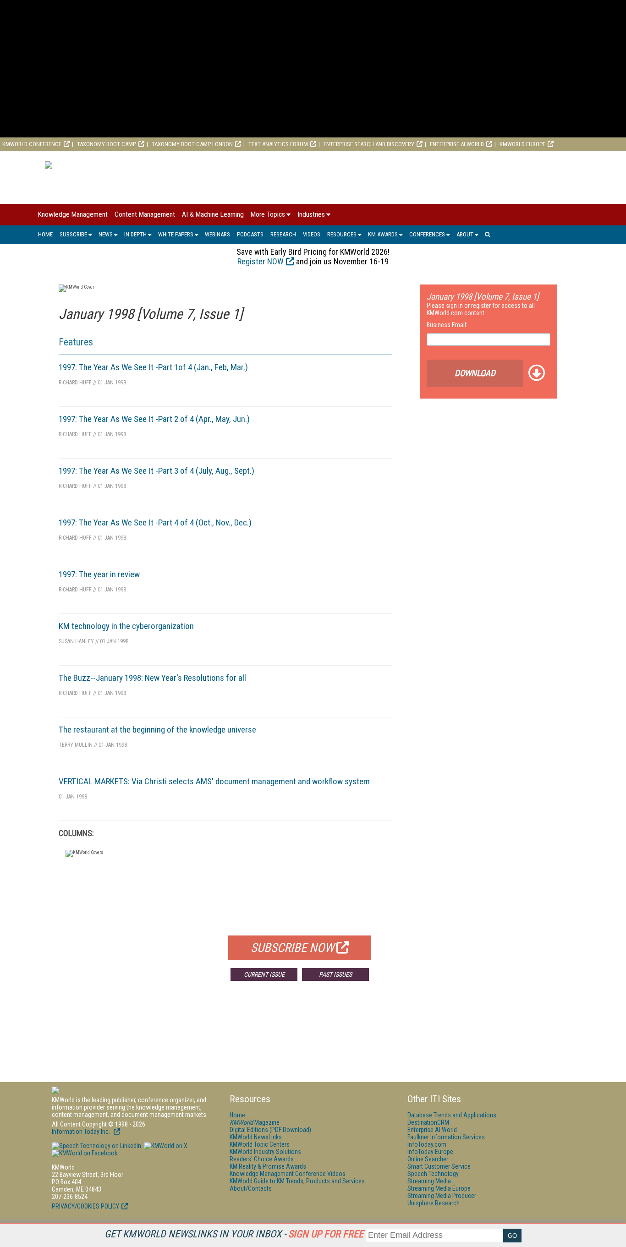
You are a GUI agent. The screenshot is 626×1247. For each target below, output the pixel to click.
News (106, 234)
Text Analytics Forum (278, 144)
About (464, 234)
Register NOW (260, 261)
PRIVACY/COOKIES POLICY (85, 1206)
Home (45, 234)
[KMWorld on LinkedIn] (96, 1145)
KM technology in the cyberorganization (126, 626)
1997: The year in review (99, 574)
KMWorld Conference (31, 144)
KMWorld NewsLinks (256, 1137)
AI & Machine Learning (213, 214)
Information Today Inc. (81, 1131)
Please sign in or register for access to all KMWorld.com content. (481, 309)
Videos (311, 234)
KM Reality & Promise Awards (268, 1166)
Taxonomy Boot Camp (106, 144)
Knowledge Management (73, 214)
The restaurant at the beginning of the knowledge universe (157, 729)
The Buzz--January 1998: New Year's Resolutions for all (152, 678)
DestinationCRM (428, 1122)
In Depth (135, 234)
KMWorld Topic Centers (260, 1144)
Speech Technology (433, 1173)
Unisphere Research (433, 1203)
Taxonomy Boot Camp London (192, 144)
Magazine (255, 1122)
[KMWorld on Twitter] (165, 1145)
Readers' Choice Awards (262, 1159)
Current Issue (264, 974)
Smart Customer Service (439, 1166)
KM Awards (383, 234)
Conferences (427, 234)
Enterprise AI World (457, 144)
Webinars (217, 234)
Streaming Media (429, 1181)
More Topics (268, 214)
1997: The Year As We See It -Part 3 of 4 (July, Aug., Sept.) (156, 470)
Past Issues (335, 974)
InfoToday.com (426, 1144)
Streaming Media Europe (439, 1188)
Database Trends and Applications (451, 1115)
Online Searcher (427, 1159)
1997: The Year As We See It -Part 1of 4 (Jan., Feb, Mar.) (153, 367)
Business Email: (447, 324)
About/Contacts (251, 1188)
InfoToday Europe (430, 1151)
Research (283, 234)
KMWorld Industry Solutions (265, 1151)
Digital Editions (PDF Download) (270, 1129)
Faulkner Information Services (446, 1137)
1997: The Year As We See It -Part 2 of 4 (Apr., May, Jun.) (154, 419)
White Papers (175, 234)
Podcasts (250, 234)
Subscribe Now (292, 948)
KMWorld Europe (522, 144)
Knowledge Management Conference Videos (288, 1173)
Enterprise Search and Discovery (369, 144)
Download (475, 373)
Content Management (145, 214)
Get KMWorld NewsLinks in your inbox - (233, 1234)
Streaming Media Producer (441, 1195)
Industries (311, 214)
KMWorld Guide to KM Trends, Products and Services (297, 1181)
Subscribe (73, 234)
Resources (342, 234)
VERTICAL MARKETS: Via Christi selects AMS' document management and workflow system (214, 781)
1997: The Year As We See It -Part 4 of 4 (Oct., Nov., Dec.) (155, 522)
